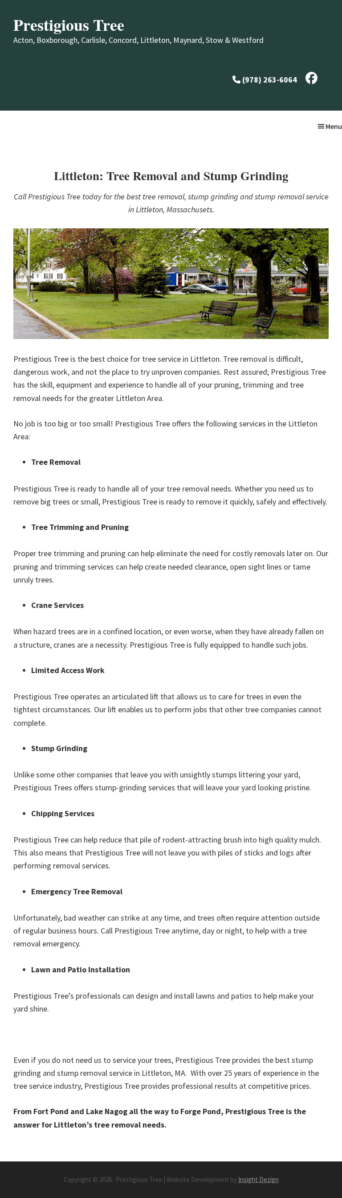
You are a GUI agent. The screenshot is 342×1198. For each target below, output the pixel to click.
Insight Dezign (258, 1179)
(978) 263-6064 (269, 79)
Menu (334, 126)
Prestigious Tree (68, 24)
